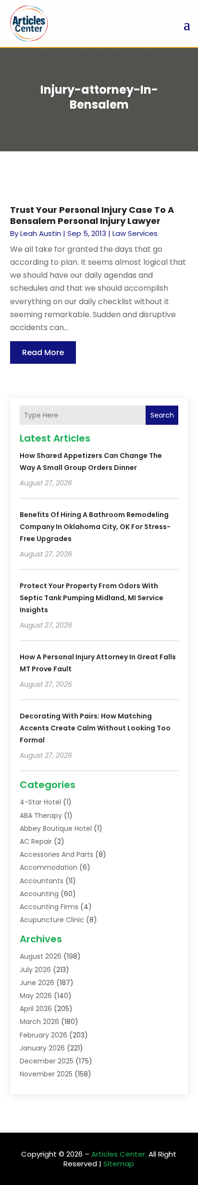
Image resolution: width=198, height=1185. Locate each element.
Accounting (39, 894)
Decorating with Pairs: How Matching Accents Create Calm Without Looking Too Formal (95, 728)
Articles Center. (119, 1154)
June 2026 (37, 983)
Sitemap (118, 1164)
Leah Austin (40, 233)
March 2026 (39, 1021)
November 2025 (46, 1074)
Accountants (41, 881)
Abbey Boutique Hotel (56, 828)
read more (43, 352)
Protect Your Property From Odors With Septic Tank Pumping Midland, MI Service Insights (91, 598)
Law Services (135, 233)
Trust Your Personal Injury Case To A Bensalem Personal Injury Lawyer (92, 215)
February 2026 (43, 1035)
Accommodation (48, 867)
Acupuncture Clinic (52, 920)
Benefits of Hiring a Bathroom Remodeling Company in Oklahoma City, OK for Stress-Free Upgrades (95, 526)
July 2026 (35, 970)
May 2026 (36, 995)
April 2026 (36, 1008)
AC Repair (36, 841)
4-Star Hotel (40, 802)
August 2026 (41, 956)
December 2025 (47, 1061)
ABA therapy (41, 815)
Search (162, 415)
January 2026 (42, 1048)
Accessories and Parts (56, 854)
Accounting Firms (49, 907)
